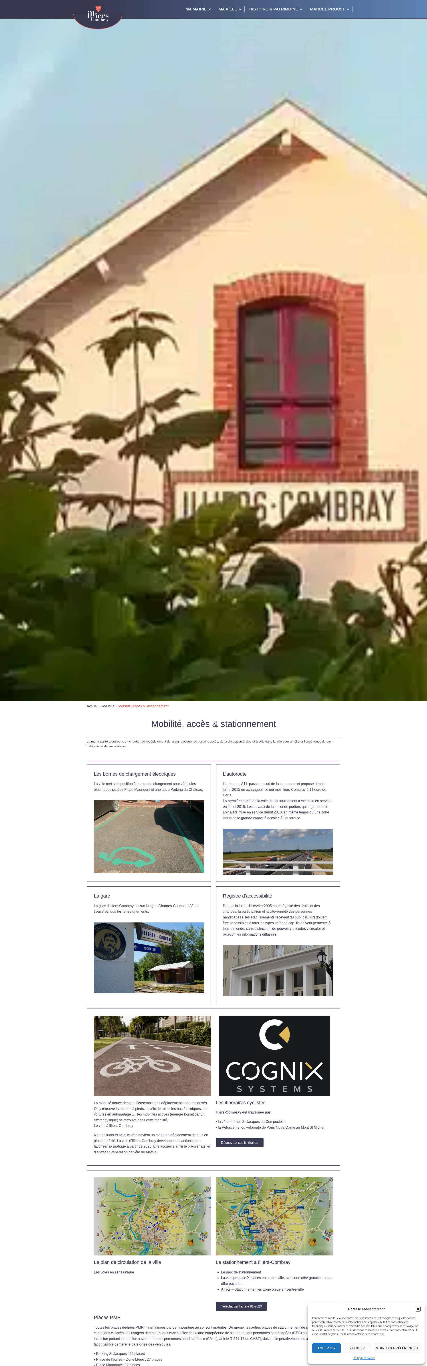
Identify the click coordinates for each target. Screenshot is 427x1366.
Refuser (357, 1348)
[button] (418, 1309)
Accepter (326, 1348)
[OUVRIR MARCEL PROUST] (348, 9)
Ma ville (108, 705)
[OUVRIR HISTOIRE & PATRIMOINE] (301, 9)
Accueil (93, 705)
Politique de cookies (364, 1358)
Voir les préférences (397, 1348)
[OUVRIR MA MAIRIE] (210, 9)
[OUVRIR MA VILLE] (240, 9)
